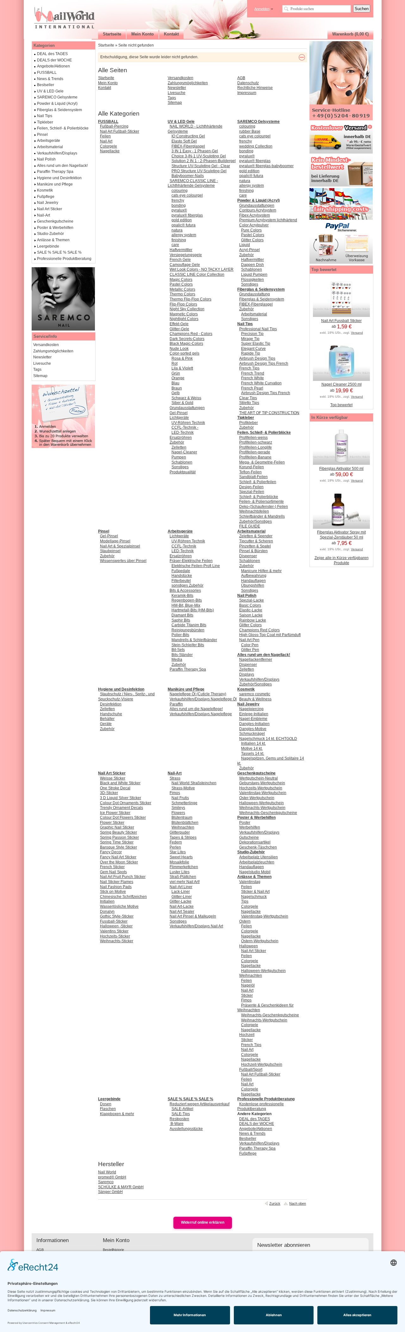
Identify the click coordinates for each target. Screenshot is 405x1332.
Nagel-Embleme (253, 719)
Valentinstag (249, 882)
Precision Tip (252, 333)
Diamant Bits (182, 615)
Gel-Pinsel (179, 413)
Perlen (175, 847)
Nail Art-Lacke (182, 906)
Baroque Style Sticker (118, 847)
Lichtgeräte (179, 417)
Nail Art (106, 141)
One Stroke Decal (115, 788)
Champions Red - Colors (191, 333)
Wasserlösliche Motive (119, 906)
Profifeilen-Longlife (255, 447)
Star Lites (178, 852)
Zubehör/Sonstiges (255, 521)
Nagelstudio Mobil (255, 872)
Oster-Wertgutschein (256, 798)
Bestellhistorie (113, 1250)
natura (177, 230)
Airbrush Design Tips (257, 358)
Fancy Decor (111, 852)
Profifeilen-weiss (253, 437)
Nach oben (297, 1203)
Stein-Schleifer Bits (187, 645)
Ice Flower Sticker (115, 813)
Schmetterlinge (184, 803)
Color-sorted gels (184, 353)
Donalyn (107, 911)
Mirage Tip (250, 339)
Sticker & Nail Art (255, 891)
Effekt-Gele (179, 324)
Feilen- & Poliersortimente (261, 501)
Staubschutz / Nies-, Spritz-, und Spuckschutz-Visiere (126, 696)
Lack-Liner (180, 891)
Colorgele (108, 146)
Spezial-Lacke (251, 600)
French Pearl (252, 388)
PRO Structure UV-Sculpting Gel (199, 171)
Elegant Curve (253, 348)
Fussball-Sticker (114, 921)
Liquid (244, 245)
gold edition (181, 220)
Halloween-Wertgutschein (261, 803)
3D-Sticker (109, 793)
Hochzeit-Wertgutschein (261, 1064)
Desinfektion (111, 704)
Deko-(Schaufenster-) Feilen (263, 506)
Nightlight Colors (184, 319)
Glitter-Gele (179, 329)
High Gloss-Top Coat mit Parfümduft (270, 635)
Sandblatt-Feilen (253, 477)
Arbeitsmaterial (254, 314)
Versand (357, 332)
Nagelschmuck (254, 896)
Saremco (106, 1182)
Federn (176, 842)
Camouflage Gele (185, 264)
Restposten (179, 1119)
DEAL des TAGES (254, 1119)
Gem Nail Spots (113, 872)
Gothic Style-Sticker (117, 916)
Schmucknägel (252, 733)
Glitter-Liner (181, 896)
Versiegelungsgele (186, 255)
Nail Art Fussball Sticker (341, 321)
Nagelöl (248, 985)
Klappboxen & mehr (117, 1114)
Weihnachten (182, 827)
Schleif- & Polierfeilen (257, 482)
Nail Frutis (180, 798)
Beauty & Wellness (255, 699)
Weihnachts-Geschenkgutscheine (268, 813)
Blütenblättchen (184, 822)
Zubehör (177, 442)
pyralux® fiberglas (187, 215)
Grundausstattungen (187, 408)
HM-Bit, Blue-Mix (185, 605)
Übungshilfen (252, 585)
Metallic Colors (182, 289)
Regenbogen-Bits (186, 600)
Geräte (106, 724)
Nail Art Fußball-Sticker (119, 131)
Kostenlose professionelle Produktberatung (260, 1106)
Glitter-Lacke (180, 901)
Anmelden (262, 9)
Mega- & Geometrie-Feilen (262, 462)
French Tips (249, 368)
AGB (241, 78)
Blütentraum (181, 817)
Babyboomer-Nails (187, 176)
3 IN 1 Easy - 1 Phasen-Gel (194, 151)
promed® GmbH (112, 1177)
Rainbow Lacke (252, 620)
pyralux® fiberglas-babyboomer (266, 166)
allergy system (183, 235)
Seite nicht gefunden (136, 45)
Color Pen (250, 645)
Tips (244, 901)
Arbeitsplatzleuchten (256, 862)
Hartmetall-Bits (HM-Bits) (192, 610)
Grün (175, 373)
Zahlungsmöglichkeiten (188, 83)
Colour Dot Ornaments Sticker (125, 803)
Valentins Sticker (114, 931)
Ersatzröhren (181, 437)
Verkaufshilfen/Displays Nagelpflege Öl (203, 699)
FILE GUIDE (249, 526)
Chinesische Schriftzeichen (123, 896)
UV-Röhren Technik (188, 422)
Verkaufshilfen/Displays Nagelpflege (201, 714)
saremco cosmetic (254, 694)
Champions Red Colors (259, 630)
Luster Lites (180, 872)
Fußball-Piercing (114, 126)
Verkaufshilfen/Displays (259, 679)
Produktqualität (183, 472)
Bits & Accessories (185, 590)
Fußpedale (180, 571)
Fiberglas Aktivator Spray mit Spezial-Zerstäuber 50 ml (341, 535)
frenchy (177, 200)
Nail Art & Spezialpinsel (120, 546)
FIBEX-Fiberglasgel (188, 146)
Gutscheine (249, 837)
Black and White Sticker (120, 783)
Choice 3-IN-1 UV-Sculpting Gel (198, 156)
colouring (179, 190)
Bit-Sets (178, 649)
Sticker (247, 995)
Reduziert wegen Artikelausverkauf (199, 1104)
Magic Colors (181, 279)
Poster (244, 822)
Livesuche (176, 93)
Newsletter (177, 87)
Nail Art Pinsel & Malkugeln (193, 916)
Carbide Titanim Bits (188, 625)
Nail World (107, 1172)
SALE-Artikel (182, 1109)
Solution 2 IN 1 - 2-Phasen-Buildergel (203, 161)
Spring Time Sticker (117, 842)
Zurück (274, 1203)
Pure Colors (251, 230)
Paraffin (176, 704)
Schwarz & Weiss (186, 398)
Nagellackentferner (255, 659)
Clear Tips (248, 398)
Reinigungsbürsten (187, 630)
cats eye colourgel (187, 195)
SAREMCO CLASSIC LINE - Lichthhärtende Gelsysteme (193, 183)
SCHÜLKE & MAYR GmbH (121, 1187)
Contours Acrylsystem (257, 210)
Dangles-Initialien (254, 724)
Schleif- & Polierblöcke (258, 497)
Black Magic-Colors (186, 343)
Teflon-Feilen (250, 472)
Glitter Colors (252, 240)
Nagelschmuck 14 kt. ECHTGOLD (268, 738)
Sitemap (175, 102)
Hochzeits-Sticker (115, 936)
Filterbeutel (181, 580)
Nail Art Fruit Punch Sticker (123, 876)
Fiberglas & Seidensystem (261, 299)
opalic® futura (183, 225)
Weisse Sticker (112, 778)
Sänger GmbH (110, 1192)
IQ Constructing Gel (188, 136)
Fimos (175, 793)
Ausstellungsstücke (186, 1129)
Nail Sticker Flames (116, 882)
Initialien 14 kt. (253, 743)
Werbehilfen (249, 827)
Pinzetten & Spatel (255, 546)
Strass (175, 778)
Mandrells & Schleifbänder (194, 640)
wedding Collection (255, 146)
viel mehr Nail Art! (185, 882)
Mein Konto (108, 83)
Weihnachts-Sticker (116, 941)
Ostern (245, 921)
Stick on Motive (113, 891)
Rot (174, 363)
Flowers (178, 813)
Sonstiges (180, 467)
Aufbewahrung (253, 575)
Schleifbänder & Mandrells (262, 516)
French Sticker (112, 867)
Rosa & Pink (182, 358)
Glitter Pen (250, 649)
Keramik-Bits (182, 595)
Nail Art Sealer (182, 911)
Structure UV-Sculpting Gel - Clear (200, 166)
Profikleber (248, 422)
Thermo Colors (182, 294)
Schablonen (181, 462)
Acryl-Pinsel (249, 250)
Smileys (178, 807)
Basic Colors (250, 605)
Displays (246, 674)
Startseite (106, 45)
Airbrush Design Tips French (263, 363)
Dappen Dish (252, 264)
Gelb (175, 393)
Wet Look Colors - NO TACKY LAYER (202, 269)
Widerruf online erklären (202, 1222)
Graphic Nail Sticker (117, 827)
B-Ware (177, 1123)
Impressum (246, 93)
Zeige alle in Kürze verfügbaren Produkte (342, 560)
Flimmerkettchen (184, 867)
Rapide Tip (250, 353)
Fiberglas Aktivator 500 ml (341, 468)
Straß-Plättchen (183, 876)
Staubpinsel (110, 551)
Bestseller (247, 1138)
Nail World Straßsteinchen (193, 783)
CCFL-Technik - (184, 427)
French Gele (180, 259)
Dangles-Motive (252, 729)
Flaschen (108, 1109)
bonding (178, 205)
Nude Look (179, 348)
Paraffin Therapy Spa (188, 669)
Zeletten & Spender (255, 536)
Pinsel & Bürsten (253, 551)
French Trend (252, 373)
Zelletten (178, 447)
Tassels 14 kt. (252, 753)
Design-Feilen (251, 487)
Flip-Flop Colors (183, 304)
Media (176, 659)
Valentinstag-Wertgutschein (262, 793)
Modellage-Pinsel (115, 541)
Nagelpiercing (251, 709)
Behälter (107, 719)
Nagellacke (110, 151)
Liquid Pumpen (254, 274)
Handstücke (181, 575)
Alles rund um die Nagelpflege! (196, 709)
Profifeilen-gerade (254, 452)
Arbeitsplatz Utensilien (258, 857)
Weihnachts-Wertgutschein (262, 807)
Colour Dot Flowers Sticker (123, 817)
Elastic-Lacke (250, 610)
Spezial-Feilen (251, 491)
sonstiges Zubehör (187, 585)
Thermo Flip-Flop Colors (190, 299)
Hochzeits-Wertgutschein (260, 788)
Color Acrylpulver (254, 225)
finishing (178, 240)
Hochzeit (246, 1034)
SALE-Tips (180, 1114)
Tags (172, 98)
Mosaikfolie (179, 862)
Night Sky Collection (187, 309)
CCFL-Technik (183, 546)
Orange (177, 378)
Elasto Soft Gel (184, 141)
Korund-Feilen (251, 467)
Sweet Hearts (181, 857)
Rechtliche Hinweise (255, 87)
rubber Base (249, 131)
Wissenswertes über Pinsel (123, 561)
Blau (175, 383)
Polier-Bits (180, 635)
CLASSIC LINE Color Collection (197, 274)
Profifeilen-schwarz (255, 442)
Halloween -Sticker (116, 926)
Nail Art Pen (249, 640)
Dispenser (248, 556)
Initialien (107, 901)
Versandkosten (180, 78)
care (175, 245)
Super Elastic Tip (255, 343)
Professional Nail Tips (258, 329)
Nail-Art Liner (181, 887)
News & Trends (252, 1133)
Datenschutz (248, 83)
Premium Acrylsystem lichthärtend (268, 220)
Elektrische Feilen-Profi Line (195, 566)
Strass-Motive (183, 788)
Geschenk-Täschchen (258, 847)
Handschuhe (111, 714)
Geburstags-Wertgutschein (262, 783)
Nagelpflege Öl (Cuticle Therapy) (198, 694)
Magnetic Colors (184, 314)
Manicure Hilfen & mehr (261, 571)
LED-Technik (182, 432)
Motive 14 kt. (252, 748)
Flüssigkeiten (252, 279)
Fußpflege (248, 1153)
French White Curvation (261, 383)
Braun (176, 388)
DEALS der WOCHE (256, 1123)
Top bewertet (341, 405)
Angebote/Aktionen (255, 1129)
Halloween (248, 946)
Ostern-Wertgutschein (259, 941)
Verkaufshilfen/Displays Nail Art (196, 926)
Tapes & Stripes (183, 837)
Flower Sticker (112, 822)
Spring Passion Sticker (119, 837)
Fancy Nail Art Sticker (118, 857)
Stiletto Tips (249, 403)
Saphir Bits (180, 620)
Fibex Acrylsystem (254, 215)
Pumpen (178, 457)
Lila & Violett (182, 368)
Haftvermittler (181, 250)
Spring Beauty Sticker (118, 832)
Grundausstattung (254, 294)
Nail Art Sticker (253, 951)
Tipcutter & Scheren (256, 541)
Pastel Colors (181, 284)
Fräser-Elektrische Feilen (191, 561)
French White (252, 378)
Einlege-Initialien (253, 714)
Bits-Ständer (182, 655)
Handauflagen (253, 580)
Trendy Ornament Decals (121, 807)
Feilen (105, 136)
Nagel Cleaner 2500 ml (341, 384)
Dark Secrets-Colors (187, 339)
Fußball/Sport (250, 1069)
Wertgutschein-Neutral (258, 778)
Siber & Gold (182, 403)
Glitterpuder (180, 832)
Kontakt (104, 87)
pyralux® (179, 210)
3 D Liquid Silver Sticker (120, 798)
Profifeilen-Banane (255, 457)
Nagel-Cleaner (184, 452)
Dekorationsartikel (255, 842)
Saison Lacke (251, 615)
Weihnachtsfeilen (254, 511)
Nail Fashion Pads (116, 887)
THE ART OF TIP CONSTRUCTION (269, 413)
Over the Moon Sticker (119, 862)
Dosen (105, 1104)
